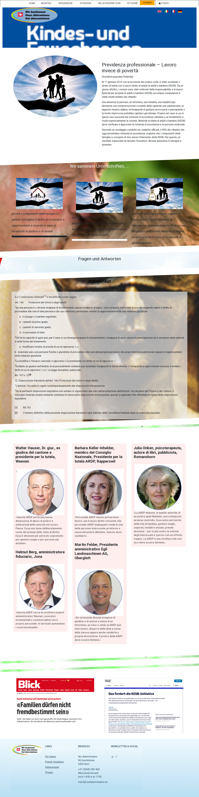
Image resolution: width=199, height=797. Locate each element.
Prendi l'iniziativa (54, 761)
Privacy (49, 772)
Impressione (52, 767)
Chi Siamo (50, 756)
